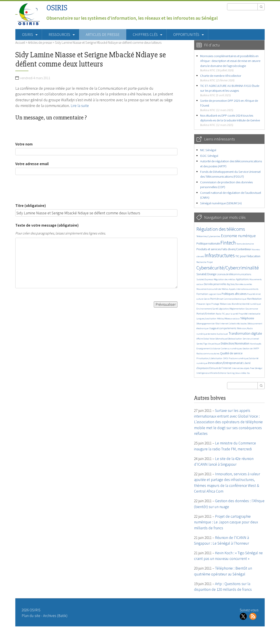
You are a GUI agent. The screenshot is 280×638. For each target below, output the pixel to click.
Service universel (251, 338)
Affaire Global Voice (205, 338)
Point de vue (216, 298)
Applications (242, 279)
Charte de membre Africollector (220, 77)
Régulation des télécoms (220, 229)
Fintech (228, 242)
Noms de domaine (245, 243)
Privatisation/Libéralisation (209, 358)
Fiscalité (251, 294)
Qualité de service (231, 353)
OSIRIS (56, 7)
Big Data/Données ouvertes (239, 284)
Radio (218, 313)
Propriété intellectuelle (249, 313)
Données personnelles (215, 284)
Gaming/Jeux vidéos (236, 373)
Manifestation (254, 298)
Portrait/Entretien (205, 313)
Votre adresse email (32, 163)
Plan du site (31, 615)
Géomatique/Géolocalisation (228, 338)
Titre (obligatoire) (30, 205)
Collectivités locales (238, 323)
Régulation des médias (224, 279)
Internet (224, 323)
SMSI (225, 358)
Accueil (20, 42)
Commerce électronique (235, 298)
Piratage (215, 303)
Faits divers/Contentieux (236, 249)
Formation (202, 293)
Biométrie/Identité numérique (246, 303)
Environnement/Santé (207, 308)
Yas (248, 373)
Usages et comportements (222, 328)
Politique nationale (208, 243)
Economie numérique (238, 235)
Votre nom (24, 144)
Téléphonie (247, 318)
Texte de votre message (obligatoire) (47, 225)
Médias (225, 289)
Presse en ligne (203, 303)
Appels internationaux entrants (243, 289)
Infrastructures (220, 255)
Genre (207, 298)
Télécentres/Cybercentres (208, 236)
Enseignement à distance (208, 348)
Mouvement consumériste (208, 289)
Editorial (222, 373)
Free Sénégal (256, 368)
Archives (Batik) (55, 615)
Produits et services (208, 249)
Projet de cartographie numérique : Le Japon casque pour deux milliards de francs (226, 522)
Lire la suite (80, 105)
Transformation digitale (245, 333)
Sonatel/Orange (206, 274)
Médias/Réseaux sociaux (228, 318)
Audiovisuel (222, 333)
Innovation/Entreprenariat (225, 363)
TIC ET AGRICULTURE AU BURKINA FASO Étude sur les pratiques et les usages (229, 90)
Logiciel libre (215, 294)
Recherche (201, 262)
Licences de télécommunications (234, 274)
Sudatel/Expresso (204, 279)
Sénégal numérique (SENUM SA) (221, 203)
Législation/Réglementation (232, 308)
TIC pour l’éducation (247, 256)
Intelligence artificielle (207, 373)
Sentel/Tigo (201, 343)
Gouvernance (251, 308)
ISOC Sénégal (209, 156)
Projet (210, 262)
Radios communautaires (207, 353)
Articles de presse (102, 34)
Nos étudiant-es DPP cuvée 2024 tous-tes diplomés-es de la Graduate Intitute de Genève (230, 120)
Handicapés (255, 343)
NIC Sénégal (208, 150)
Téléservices (225, 303)
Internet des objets (240, 368)
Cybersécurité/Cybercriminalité (227, 268)
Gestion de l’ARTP (251, 348)
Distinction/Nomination (235, 343)
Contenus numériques (231, 348)
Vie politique (214, 343)
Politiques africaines (234, 294)
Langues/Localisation (206, 318)
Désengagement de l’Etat (208, 323)
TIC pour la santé (230, 313)
